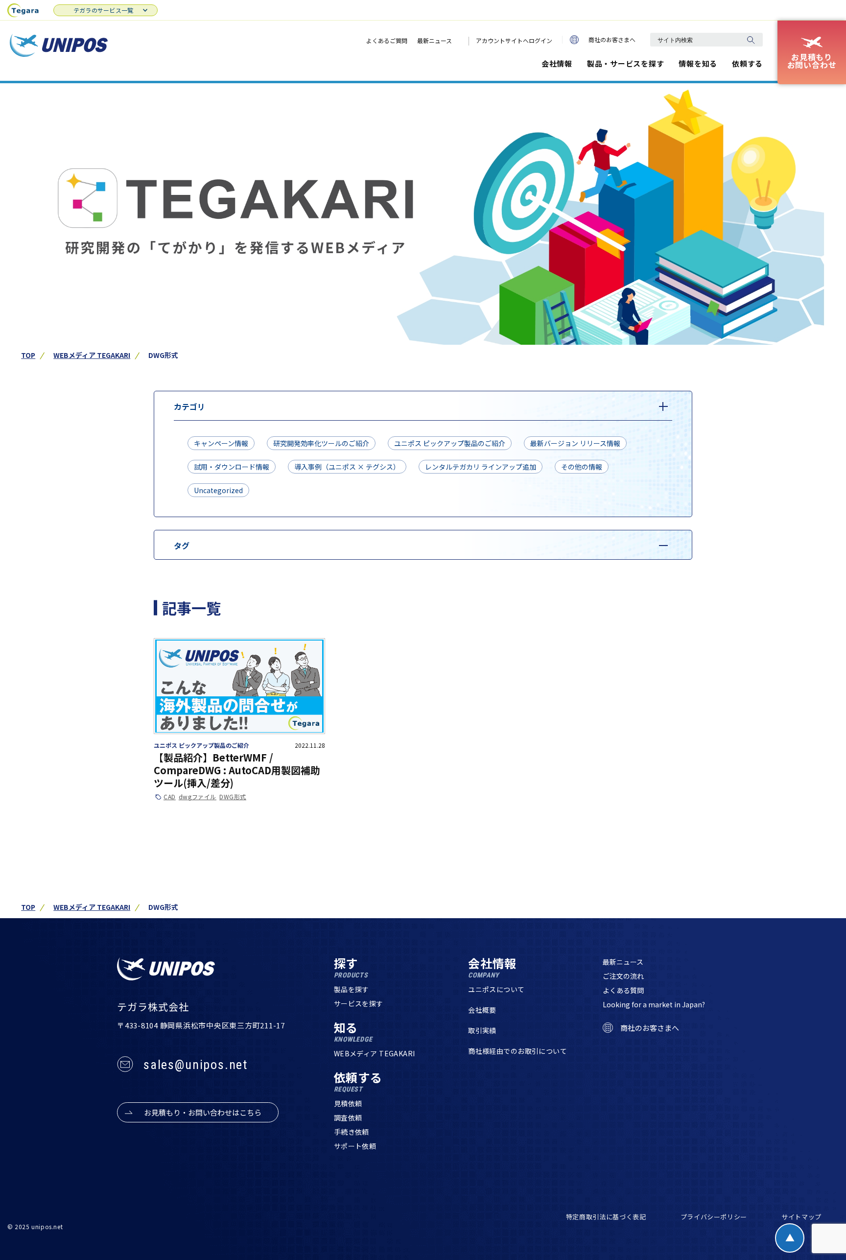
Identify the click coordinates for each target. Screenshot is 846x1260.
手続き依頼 (351, 1131)
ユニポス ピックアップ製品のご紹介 (449, 443)
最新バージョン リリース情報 (575, 443)
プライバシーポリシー (714, 1216)
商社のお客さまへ (611, 39)
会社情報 (556, 63)
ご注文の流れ (623, 976)
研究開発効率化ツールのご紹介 (321, 443)
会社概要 (482, 1009)
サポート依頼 (355, 1145)
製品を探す (351, 989)
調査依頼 (348, 1117)
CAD (170, 797)
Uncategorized (218, 490)
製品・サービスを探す (625, 63)
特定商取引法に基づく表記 (606, 1216)
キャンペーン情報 (221, 443)
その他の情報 (581, 467)
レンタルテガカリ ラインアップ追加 (480, 467)
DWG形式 (232, 797)
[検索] (750, 40)
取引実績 (482, 1030)
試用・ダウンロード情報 (231, 467)
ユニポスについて (496, 989)
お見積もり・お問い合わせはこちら (202, 1112)
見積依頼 (348, 1103)
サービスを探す (358, 1003)
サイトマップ (801, 1216)
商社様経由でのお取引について (517, 1050)
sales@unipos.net (195, 1064)
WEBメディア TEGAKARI (91, 355)
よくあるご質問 (386, 40)
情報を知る (698, 63)
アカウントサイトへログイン (514, 40)
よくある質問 (623, 990)
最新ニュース (434, 40)
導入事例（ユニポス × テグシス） (347, 467)
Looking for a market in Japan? (654, 1004)
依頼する (747, 63)
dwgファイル (197, 797)
